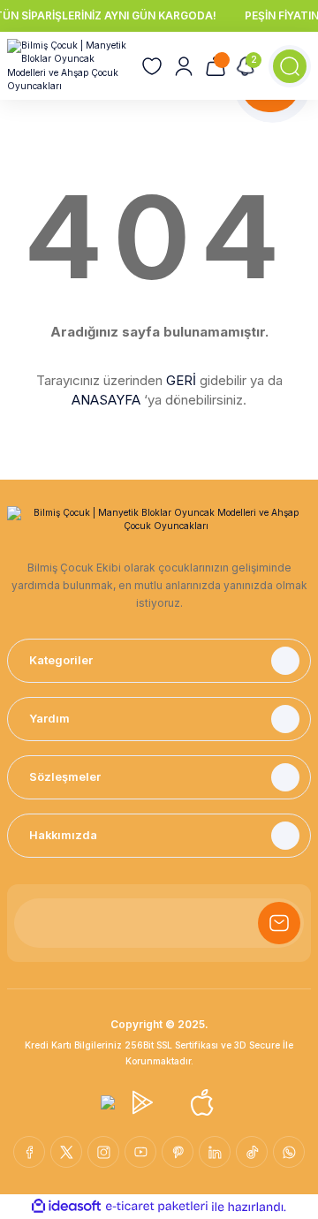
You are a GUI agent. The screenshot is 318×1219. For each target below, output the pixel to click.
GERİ (181, 380)
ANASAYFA (106, 399)
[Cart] (215, 66)
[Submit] (279, 923)
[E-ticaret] (156, 1207)
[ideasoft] (66, 1207)
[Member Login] (183, 66)
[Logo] (67, 66)
